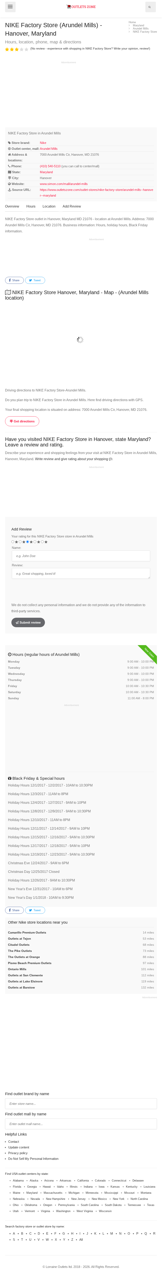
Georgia (32, 1186)
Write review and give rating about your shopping (72, 459)
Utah (16, 1211)
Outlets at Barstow (21, 987)
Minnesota (92, 1192)
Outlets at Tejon (19, 938)
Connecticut (119, 1180)
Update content (18, 1147)
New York (118, 1198)
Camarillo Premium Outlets (27, 932)
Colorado (100, 1180)
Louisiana (149, 1186)
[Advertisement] (40, 93)
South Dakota (113, 1205)
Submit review (30, 622)
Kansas (115, 1186)
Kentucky (132, 1186)
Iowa (101, 1186)
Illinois (74, 1186)
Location (49, 206)
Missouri (129, 1192)
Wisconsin (105, 1211)
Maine (16, 1192)
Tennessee (134, 1205)
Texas (150, 1205)
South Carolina (90, 1205)
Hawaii (47, 1186)
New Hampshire (55, 1198)
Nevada (35, 1198)
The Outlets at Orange (24, 957)
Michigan (74, 1192)
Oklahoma (31, 1205)
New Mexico (99, 1198)
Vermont (30, 1211)
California (83, 1180)
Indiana (88, 1186)
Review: (17, 565)
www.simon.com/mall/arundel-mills (64, 184)
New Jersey (78, 1198)
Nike (43, 143)
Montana (146, 1192)
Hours (30, 206)
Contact (13, 1141)
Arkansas (65, 1180)
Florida (17, 1186)
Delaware (138, 1180)
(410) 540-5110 (50, 166)
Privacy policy (18, 1153)
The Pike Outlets (20, 950)
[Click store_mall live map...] (81, 340)
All (81, 1239)
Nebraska (18, 1198)
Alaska (34, 1180)
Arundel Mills (49, 148)
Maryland (46, 172)
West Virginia (85, 1211)
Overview (12, 206)
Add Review (72, 206)
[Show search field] (149, 7)
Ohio (16, 1205)
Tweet (37, 280)
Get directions (24, 421)
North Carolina (139, 1198)
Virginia (45, 1211)
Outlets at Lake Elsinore (25, 981)
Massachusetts (53, 1192)
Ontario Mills (17, 969)
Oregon (47, 1205)
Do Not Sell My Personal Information (33, 1158)
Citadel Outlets (19, 944)
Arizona (49, 1180)
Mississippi (111, 1192)
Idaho (60, 1186)
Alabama (18, 1180)
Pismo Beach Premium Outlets (29, 963)
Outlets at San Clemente (25, 975)
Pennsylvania (66, 1205)
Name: (16, 547)
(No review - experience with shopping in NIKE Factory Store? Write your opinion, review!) (90, 48)
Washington (63, 1211)
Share (15, 280)
